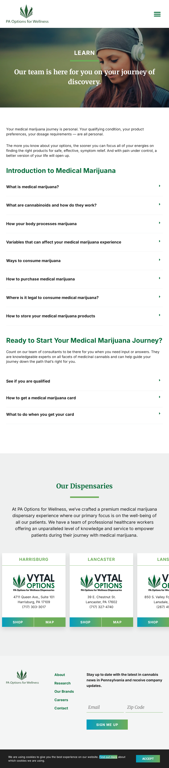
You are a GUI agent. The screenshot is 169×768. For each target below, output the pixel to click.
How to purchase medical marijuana (40, 279)
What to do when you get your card (40, 414)
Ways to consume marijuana (33, 260)
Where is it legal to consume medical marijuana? (52, 297)
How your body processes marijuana (41, 223)
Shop (23, 622)
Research (62, 683)
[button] (157, 14)
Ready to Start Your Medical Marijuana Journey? (84, 340)
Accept (148, 758)
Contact (61, 708)
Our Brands (64, 691)
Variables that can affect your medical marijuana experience (63, 242)
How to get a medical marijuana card (41, 398)
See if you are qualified (28, 381)
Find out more (108, 757)
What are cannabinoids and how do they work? (51, 205)
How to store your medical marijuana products (50, 316)
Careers (61, 700)
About (59, 675)
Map (56, 622)
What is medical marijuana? (32, 186)
